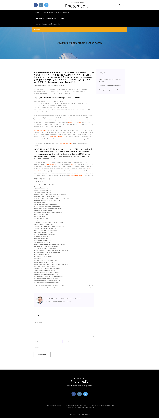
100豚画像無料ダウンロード (42, 179)
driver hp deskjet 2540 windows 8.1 (44, 185)
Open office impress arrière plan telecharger (56, 13)
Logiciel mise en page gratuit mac (76, 405)
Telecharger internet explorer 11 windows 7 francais (49, 226)
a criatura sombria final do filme (43, 193)
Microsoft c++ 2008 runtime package (44, 234)
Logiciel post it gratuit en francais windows (110, 85)
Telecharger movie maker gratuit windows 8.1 (47, 268)
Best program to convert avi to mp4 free (45, 204)
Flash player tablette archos (42, 238)
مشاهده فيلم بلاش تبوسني (41, 181)
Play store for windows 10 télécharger (45, 248)
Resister (121, 5)
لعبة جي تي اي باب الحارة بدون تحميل (44, 220)
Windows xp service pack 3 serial (43, 262)
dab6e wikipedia (38, 183)
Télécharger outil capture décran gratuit (45, 228)
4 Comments (60, 85)
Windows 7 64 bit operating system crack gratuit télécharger (51, 264)
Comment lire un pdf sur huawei (43, 256)
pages (62, 18)
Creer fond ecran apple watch (42, 254)
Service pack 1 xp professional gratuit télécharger (48, 212)
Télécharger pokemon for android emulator (46, 274)
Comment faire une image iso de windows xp (47, 252)
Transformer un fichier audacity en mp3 (102, 405)
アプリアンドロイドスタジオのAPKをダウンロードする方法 (51, 199)
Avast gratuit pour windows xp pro (43, 232)
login (114, 5)
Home (37, 13)
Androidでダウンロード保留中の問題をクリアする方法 (50, 195)
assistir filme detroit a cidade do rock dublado (47, 197)
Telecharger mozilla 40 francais (43, 210)
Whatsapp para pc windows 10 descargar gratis (79, 407)
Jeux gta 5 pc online (39, 216)
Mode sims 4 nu (38, 258)
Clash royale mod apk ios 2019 (42, 240)
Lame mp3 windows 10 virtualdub (43, 224)
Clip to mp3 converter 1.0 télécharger (44, 266)
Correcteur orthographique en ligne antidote (48, 24)
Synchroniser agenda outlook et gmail (44, 270)
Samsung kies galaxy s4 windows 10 (108, 90)
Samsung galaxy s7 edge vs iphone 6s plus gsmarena (49, 244)
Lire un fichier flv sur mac (41, 214)
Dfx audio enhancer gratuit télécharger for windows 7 (49, 222)
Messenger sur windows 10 (42, 236)
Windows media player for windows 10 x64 (46, 272)
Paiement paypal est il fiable (42, 242)
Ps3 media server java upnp (53, 405)
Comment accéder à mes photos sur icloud (46, 278)
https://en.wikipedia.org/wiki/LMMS (44, 85)
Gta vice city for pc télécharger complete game (47, 206)
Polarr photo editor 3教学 (41, 218)
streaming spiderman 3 (40, 187)
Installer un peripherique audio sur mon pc (46, 230)
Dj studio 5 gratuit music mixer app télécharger (47, 280)
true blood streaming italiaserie (43, 191)
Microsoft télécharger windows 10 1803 (45, 260)
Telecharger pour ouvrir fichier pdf (45, 18)
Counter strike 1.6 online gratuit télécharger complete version (51, 250)
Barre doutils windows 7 (41, 202)
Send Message (42, 354)
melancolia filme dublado (41, 189)
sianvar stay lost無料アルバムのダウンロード (47, 201)
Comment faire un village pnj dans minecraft (46, 282)
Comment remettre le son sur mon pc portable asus (48, 276)
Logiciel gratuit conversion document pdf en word (48, 208)
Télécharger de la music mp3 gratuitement (46, 246)
